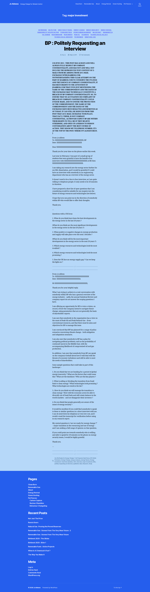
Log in (30, 567)
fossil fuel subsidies (67, 462)
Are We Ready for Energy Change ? (65, 458)
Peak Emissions (57, 34)
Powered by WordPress (49, 587)
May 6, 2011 (73, 55)
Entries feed (33, 570)
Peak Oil (77, 34)
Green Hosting (117, 4)
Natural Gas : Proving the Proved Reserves (44, 527)
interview (79, 462)
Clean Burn (78, 4)
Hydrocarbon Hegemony (82, 32)
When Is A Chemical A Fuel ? (39, 551)
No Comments (85, 55)
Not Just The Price (35, 518)
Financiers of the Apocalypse (48, 32)
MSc (94, 462)
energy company (75, 460)
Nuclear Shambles (37, 503)
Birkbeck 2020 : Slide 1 (37, 543)
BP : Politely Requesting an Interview (75, 46)
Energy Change (79, 30)
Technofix (85, 34)
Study (90, 463)
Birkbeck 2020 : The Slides (38, 539)
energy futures (85, 460)
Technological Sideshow (63, 37)
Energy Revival (106, 4)
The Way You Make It (36, 555)
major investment (87, 462)
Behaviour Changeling (38, 506)
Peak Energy (68, 34)
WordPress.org (34, 575)
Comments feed (34, 573)
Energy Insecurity (92, 30)
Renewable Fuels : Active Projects (41, 547)
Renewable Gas (89, 4)
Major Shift (97, 32)
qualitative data (77, 463)
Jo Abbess (14, 4)
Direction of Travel (65, 30)
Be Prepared (42, 30)
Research (85, 463)
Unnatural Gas (90, 37)
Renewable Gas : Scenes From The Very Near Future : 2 (49, 531)
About (98, 4)
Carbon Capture (36, 500)
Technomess (78, 37)
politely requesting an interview (63, 463)
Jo (65, 55)
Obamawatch (108, 32)
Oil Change (46, 34)
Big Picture (52, 30)
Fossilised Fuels (66, 32)
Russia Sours (33, 522)
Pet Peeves (127, 4)
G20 (74, 462)
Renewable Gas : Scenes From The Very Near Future (48, 535)
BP (91, 458)
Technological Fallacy (99, 34)
